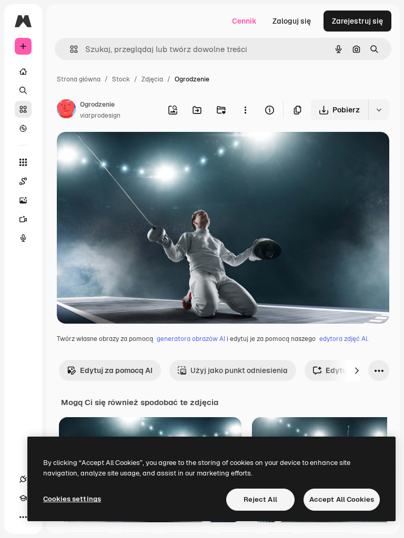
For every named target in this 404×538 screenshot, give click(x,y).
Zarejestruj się (357, 21)
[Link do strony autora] (66, 110)
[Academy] (23, 498)
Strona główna (78, 79)
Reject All (260, 499)
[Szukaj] (23, 90)
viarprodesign (100, 115)
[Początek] (23, 71)
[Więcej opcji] (245, 109)
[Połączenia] (23, 479)
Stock (121, 79)
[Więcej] (23, 517)
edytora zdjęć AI (343, 339)
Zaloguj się (291, 21)
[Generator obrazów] (23, 200)
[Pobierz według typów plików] (378, 109)
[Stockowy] (23, 109)
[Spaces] (23, 181)
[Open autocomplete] (69, 49)
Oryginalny (129, 152)
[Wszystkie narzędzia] (23, 162)
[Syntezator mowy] (23, 238)
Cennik (244, 21)
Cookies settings (72, 498)
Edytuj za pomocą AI (116, 370)
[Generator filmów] (23, 219)
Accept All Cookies (341, 499)
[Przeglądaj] (23, 128)
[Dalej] (356, 370)
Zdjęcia (152, 79)
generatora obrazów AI (191, 339)
